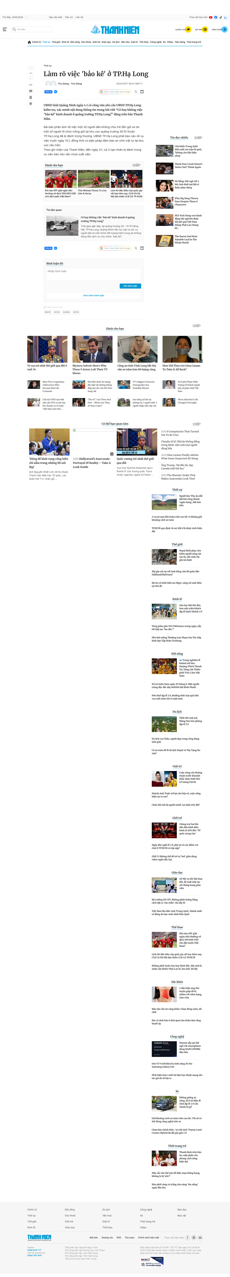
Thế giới (56, 42)
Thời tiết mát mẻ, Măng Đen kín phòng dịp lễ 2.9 (190, 721)
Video (170, 42)
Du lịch (116, 42)
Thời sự (46, 42)
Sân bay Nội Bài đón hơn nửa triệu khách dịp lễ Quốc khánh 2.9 (190, 608)
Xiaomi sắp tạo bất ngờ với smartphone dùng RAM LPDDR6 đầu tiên (190, 1047)
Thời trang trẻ (194, 42)
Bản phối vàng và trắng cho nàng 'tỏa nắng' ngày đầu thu (175, 1186)
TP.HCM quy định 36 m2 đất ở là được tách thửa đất (177, 530)
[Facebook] (216, 17)
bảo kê (48, 312)
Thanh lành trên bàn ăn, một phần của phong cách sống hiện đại (190, 1157)
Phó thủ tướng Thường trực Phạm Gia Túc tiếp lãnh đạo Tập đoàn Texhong (176, 639)
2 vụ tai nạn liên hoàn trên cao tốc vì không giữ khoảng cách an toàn (177, 518)
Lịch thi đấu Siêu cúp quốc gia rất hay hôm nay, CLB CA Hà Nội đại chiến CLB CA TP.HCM (177, 956)
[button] (31, 68)
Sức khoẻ (70, 1215)
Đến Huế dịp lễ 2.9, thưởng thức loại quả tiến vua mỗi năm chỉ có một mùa (175, 697)
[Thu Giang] (48, 84)
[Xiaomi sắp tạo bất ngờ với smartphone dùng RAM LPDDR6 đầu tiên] (164, 1049)
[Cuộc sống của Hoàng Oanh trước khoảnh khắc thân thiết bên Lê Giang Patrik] (164, 779)
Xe (164, 42)
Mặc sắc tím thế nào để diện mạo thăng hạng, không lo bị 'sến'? (176, 1175)
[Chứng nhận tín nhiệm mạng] (152, 1262)
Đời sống (75, 42)
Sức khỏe (86, 42)
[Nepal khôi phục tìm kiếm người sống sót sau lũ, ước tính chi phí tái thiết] (164, 557)
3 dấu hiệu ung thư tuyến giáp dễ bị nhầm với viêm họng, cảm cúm (190, 993)
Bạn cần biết (55, 17)
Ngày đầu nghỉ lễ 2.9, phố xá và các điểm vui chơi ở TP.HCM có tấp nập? (175, 847)
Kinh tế (65, 42)
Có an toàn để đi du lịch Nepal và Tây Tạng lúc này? (176, 752)
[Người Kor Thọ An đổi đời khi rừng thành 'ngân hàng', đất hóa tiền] (164, 502)
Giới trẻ (96, 42)
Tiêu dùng (180, 42)
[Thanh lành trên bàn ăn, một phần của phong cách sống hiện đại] (164, 1158)
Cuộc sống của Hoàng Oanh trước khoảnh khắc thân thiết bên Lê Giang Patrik (190, 777)
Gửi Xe (57, 312)
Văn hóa (125, 42)
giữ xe (76, 312)
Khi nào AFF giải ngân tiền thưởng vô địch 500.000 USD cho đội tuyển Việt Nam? (190, 939)
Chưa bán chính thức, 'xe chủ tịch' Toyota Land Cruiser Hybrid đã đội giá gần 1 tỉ (177, 1131)
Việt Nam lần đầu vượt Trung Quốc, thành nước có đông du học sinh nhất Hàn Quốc (177, 913)
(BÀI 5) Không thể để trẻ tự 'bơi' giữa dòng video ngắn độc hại (174, 858)
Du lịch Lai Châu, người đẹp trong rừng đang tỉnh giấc (175, 740)
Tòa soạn (129, 1237)
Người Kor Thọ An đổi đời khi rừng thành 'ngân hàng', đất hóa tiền (190, 501)
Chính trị (36, 42)
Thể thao (144, 42)
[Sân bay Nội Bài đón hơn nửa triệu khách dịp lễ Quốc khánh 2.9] (164, 611)
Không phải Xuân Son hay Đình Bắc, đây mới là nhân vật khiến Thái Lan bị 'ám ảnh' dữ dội (177, 967)
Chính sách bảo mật (148, 1237)
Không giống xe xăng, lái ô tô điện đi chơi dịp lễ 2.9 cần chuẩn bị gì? (190, 1102)
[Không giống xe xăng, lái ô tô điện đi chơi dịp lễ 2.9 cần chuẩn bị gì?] (164, 1104)
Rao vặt (182, 1215)
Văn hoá (106, 1215)
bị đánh (66, 312)
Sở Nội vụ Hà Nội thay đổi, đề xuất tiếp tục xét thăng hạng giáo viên (190, 883)
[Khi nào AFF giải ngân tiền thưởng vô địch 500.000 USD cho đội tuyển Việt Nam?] (164, 940)
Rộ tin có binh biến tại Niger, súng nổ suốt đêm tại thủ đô (177, 584)
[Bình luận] (30, 91)
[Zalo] (226, 17)
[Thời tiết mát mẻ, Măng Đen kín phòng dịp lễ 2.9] (164, 724)
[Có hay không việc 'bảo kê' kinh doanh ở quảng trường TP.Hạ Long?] (62, 226)
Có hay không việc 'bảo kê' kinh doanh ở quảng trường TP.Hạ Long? (108, 219)
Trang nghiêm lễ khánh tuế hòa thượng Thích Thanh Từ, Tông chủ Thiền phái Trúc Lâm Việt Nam (190, 668)
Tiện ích (69, 17)
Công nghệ (156, 42)
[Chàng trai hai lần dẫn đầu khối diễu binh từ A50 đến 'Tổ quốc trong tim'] (164, 830)
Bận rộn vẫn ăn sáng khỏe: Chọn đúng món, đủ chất (177, 1011)
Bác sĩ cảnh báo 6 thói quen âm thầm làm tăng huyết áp (176, 1022)
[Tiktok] (221, 17)
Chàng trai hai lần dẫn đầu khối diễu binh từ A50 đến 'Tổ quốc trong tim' (189, 829)
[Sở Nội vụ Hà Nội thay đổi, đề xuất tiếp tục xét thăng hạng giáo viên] (164, 885)
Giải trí (134, 42)
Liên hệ (79, 17)
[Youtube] (211, 17)
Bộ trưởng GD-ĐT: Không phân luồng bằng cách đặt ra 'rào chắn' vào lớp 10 (175, 901)
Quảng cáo (107, 1237)
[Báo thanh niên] (115, 29)
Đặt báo (94, 1237)
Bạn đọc (182, 1209)
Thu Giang (63, 83)
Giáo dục (106, 42)
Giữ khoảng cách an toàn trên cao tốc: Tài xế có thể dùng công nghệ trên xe (177, 1120)
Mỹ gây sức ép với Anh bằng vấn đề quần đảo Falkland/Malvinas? (175, 573)
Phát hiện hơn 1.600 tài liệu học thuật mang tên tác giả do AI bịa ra (177, 1077)
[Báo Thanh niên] (39, 1237)
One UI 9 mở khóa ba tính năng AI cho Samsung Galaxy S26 (172, 1065)
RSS (119, 1237)
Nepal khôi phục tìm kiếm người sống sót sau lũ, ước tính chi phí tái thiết (190, 555)
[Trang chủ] (29, 42)
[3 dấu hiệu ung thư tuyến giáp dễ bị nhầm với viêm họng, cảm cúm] (164, 994)
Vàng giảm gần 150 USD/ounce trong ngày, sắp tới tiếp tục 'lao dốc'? (176, 628)
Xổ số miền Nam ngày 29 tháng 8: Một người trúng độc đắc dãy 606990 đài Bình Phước (175, 686)
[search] (31, 29)
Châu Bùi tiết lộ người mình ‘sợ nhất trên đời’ (176, 804)
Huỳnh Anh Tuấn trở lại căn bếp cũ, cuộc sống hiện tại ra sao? (176, 795)
